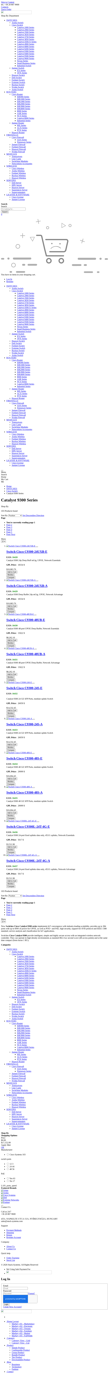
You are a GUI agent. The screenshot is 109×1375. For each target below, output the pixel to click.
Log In (9, 279)
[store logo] (16, 13)
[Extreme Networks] (10, 1200)
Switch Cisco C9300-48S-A (24, 792)
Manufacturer (6, 1150)
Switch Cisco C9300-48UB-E (25, 620)
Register (9, 281)
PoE (3, 1174)
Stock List (10, 1260)
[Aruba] (5, 1193)
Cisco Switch (12, 491)
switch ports (6, 1159)
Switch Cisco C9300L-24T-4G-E (28, 826)
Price (3, 1138)
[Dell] (4, 1197)
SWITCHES (11, 488)
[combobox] (13, 209)
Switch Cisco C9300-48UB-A (25, 654)
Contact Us (11, 1249)
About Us (10, 1246)
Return (9, 1235)
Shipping (10, 1232)
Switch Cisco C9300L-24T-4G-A (28, 860)
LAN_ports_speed (9, 1185)
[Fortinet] (5, 1202)
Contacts (4, 7)
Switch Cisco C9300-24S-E (24, 688)
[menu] (2, 470)
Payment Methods (14, 1230)
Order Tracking (12, 1258)
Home (9, 486)
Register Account (13, 1237)
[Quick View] (37, 546)
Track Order (6, 9)
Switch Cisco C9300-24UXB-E (26, 551)
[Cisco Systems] (8, 1195)
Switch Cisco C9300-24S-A (24, 724)
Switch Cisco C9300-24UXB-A (26, 585)
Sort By (4, 515)
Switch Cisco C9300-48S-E (24, 758)
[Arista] (4, 1190)
